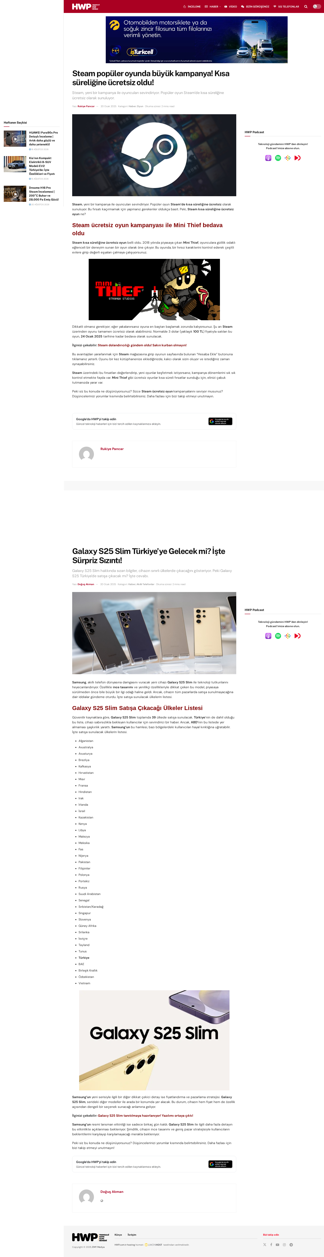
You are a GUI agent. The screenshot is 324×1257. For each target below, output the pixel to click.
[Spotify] (278, 157)
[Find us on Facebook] (271, 1245)
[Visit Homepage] (86, 7)
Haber (214, 6)
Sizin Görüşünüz (257, 6)
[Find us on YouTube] (277, 1245)
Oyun (140, 106)
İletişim (132, 1234)
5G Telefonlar (288, 6)
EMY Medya (98, 1247)
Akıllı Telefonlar (145, 584)
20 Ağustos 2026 (40, 204)
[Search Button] (306, 6)
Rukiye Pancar (86, 106)
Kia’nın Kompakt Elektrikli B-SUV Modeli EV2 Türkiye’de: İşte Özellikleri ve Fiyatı (42, 165)
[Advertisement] (32, 59)
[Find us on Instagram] (284, 1245)
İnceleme (194, 6)
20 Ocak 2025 (108, 106)
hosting (131, 1244)
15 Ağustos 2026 (40, 178)
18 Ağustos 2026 (40, 149)
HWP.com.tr (121, 1244)
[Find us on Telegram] (291, 1245)
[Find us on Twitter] (264, 1245)
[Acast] (297, 157)
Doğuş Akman (86, 584)
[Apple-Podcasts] (268, 157)
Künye (118, 1234)
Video (233, 6)
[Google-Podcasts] (288, 157)
